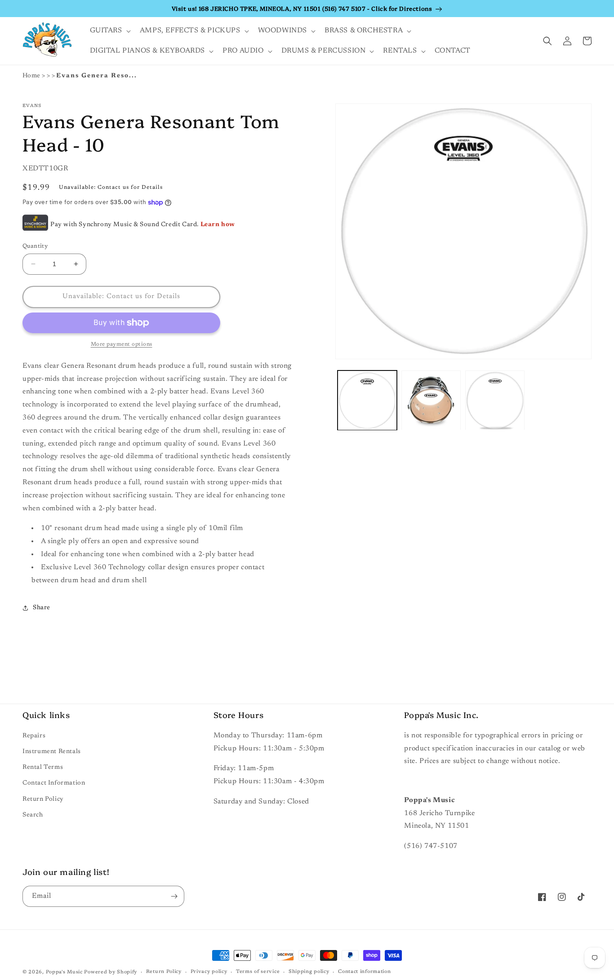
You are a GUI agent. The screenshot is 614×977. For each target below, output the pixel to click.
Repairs (33, 736)
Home (31, 76)
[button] (109, 31)
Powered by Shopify (110, 972)
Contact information (364, 971)
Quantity (35, 246)
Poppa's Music (64, 972)
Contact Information (53, 783)
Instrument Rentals (51, 752)
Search (32, 815)
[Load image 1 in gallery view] (367, 400)
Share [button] (41, 608)
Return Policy (43, 799)
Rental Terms (42, 767)
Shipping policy (309, 971)
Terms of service (258, 971)
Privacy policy (209, 971)
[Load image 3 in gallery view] (495, 400)
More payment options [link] (121, 344)
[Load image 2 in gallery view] (431, 400)
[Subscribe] (174, 896)
